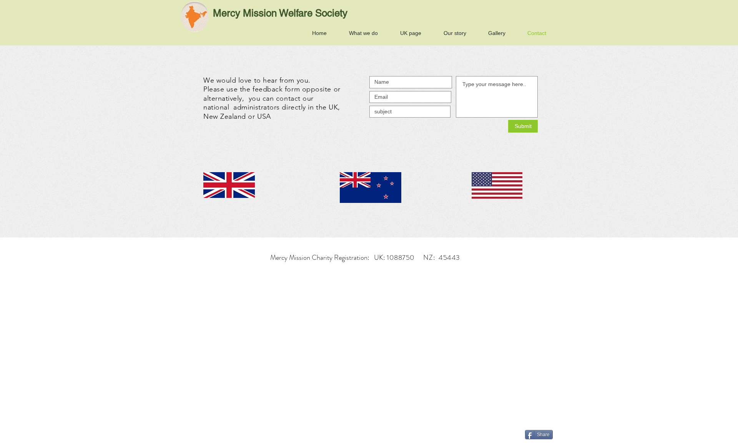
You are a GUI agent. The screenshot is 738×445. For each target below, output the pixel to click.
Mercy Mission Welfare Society (280, 13)
